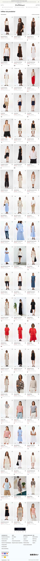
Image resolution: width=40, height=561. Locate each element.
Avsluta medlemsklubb (27, 544)
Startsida (2, 9)
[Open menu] (1, 5)
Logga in (25, 538)
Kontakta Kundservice (6, 536)
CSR (13, 538)
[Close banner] (38, 2)
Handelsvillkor (4, 540)
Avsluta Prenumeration (16, 540)
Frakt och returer (5, 538)
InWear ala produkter (8, 9)
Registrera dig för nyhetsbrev (17, 542)
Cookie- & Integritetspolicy (6, 542)
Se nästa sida (20, 529)
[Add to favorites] (12, 17)
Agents (34, 542)
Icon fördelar (25, 540)
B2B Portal (35, 538)
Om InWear (14, 536)
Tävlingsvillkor (4, 544)
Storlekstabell (4, 546)
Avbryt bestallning (5, 548)
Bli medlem (25, 536)
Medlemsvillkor (26, 542)
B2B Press (34, 540)
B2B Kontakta (35, 536)
